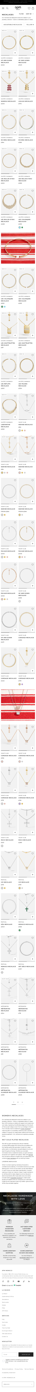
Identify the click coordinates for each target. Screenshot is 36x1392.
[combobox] (26, 698)
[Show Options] (33, 698)
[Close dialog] (35, 687)
